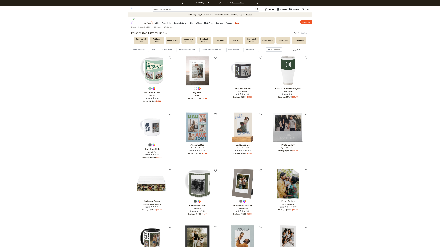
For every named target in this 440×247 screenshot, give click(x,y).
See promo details (238, 3)
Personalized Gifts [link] (144, 27)
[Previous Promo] (183, 3)
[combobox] (203, 9)
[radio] (150, 88)
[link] (141, 40)
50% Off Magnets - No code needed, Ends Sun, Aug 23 (213, 3)
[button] (257, 9)
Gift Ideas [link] (157, 27)
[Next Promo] (257, 3)
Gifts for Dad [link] (168, 27)
